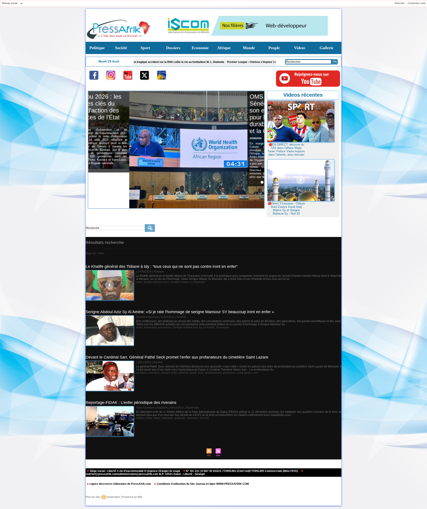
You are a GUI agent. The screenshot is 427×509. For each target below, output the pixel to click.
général (183, 372)
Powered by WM (132, 497)
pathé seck (197, 372)
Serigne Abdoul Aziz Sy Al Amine (193, 327)
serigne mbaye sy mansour (187, 282)
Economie (200, 48)
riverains (192, 418)
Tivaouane (222, 327)
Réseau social (9, 3)
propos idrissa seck (156, 282)
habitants (167, 418)
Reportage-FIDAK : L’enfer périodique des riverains (131, 402)
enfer (139, 282)
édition (140, 418)
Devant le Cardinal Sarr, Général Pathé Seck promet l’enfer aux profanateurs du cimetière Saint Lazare (177, 357)
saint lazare (244, 372)
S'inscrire (400, 3)
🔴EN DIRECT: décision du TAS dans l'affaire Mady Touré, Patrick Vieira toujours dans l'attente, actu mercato (286, 149)
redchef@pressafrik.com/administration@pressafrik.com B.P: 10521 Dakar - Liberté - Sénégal (145, 474)
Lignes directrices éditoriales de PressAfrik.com (120, 483)
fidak (157, 418)
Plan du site (93, 497)
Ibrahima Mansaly (147, 317)
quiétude (179, 418)
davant (165, 372)
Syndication (113, 497)
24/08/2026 (215, 138)
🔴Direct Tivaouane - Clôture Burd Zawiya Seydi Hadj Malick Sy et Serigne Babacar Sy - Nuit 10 (286, 208)
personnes (164, 327)
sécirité (204, 418)
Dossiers (173, 48)
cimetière (154, 372)
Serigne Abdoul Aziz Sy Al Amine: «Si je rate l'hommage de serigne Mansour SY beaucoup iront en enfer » (180, 312)
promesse (229, 372)
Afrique (224, 48)
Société (121, 48)
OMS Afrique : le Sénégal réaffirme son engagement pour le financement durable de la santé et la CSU (235, 113)
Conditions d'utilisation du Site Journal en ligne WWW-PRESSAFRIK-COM (202, 483)
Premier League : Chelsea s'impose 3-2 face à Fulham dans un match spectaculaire (246, 62)
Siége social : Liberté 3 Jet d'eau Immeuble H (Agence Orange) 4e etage (135, 471)
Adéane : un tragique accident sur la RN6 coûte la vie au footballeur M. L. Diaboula (139, 62)
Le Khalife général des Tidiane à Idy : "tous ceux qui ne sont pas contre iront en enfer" (162, 266)
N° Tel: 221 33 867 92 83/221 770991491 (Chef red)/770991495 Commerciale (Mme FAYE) (242, 471)
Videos (299, 48)
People (274, 48)
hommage (150, 327)
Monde (249, 48)
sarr (255, 372)
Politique (97, 48)
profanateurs (213, 372)
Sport (145, 48)
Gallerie (326, 48)
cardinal (141, 372)
